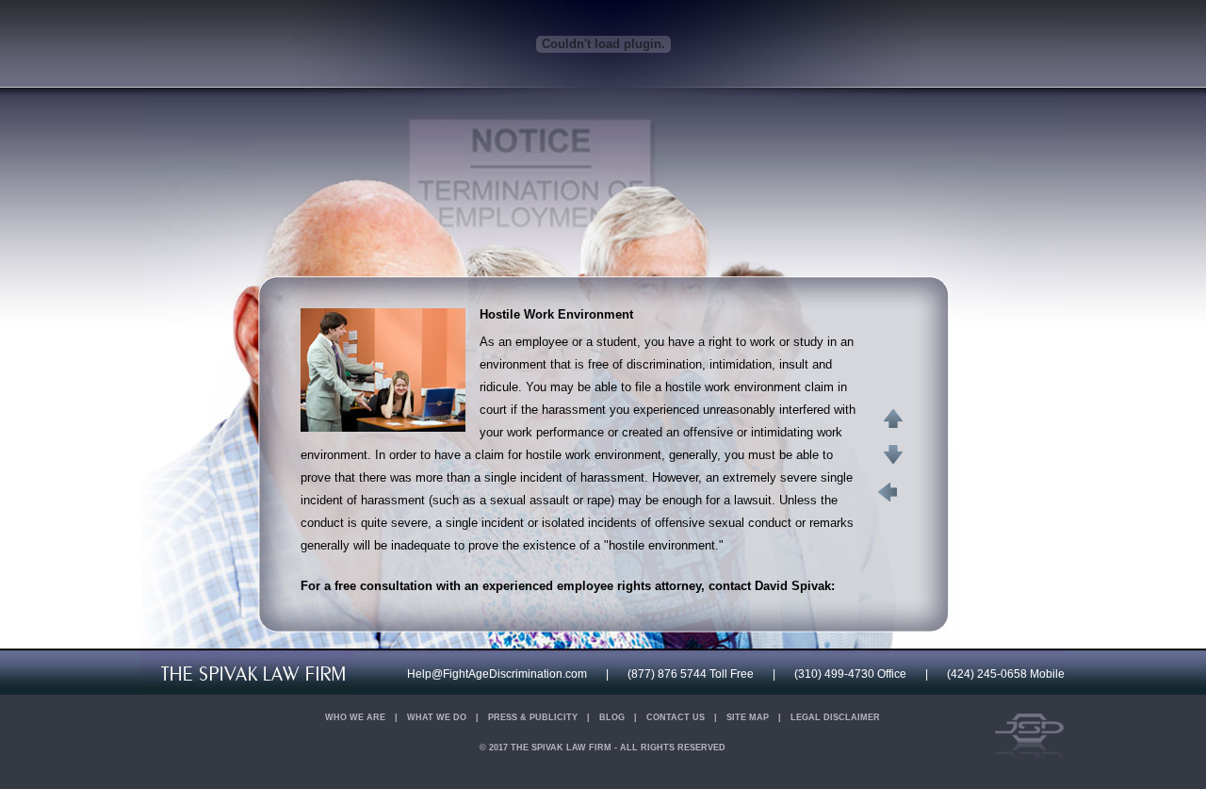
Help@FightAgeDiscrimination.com (497, 674)
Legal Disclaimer (835, 717)
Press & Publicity (533, 717)
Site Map (747, 717)
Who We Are (355, 717)
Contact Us (675, 717)
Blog (612, 717)
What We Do (436, 717)
